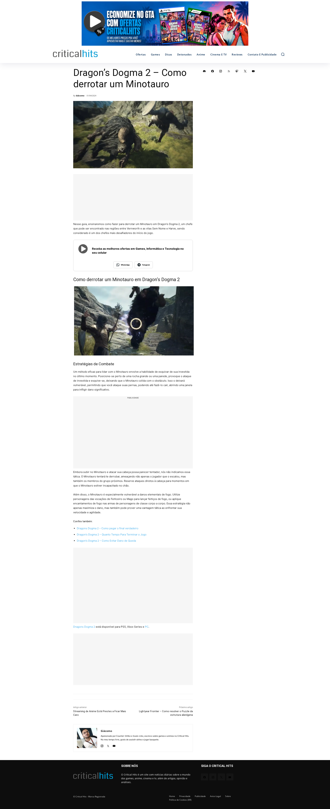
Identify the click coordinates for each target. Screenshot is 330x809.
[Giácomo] (87, 738)
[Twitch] (237, 71)
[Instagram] (102, 745)
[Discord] (204, 71)
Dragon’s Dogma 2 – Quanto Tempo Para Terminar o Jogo (111, 534)
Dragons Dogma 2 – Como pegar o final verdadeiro (107, 528)
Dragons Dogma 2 (84, 626)
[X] (108, 745)
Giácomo (80, 95)
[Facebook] (212, 71)
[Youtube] (114, 745)
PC (146, 626)
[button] (283, 54)
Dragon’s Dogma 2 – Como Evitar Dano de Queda (106, 540)
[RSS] (229, 71)
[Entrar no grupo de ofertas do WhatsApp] (165, 25)
